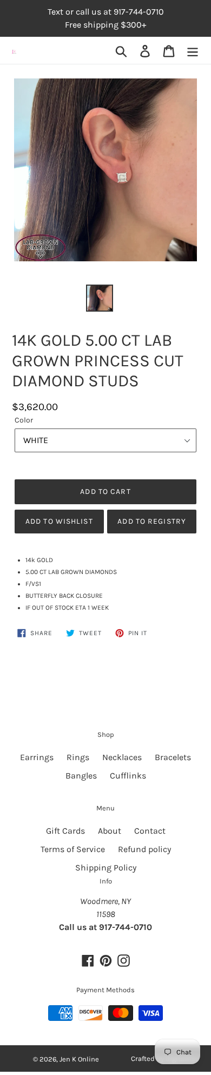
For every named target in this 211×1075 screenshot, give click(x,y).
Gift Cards (65, 831)
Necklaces (122, 757)
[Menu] (193, 50)
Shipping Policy (105, 867)
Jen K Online (79, 1059)
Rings (78, 757)
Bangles (81, 775)
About (109, 831)
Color (24, 420)
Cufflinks (128, 775)
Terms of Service (73, 849)
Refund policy (144, 849)
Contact (150, 831)
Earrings (37, 757)
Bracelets (173, 757)
